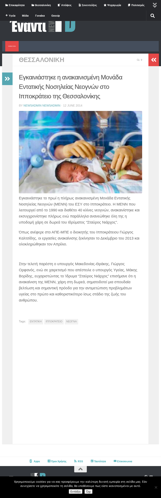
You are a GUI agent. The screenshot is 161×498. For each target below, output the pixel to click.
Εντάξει (75, 491)
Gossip (55, 15)
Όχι (88, 491)
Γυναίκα (40, 15)
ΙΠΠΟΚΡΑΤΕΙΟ (54, 321)
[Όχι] (156, 487)
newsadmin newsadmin (41, 105)
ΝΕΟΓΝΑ (71, 321)
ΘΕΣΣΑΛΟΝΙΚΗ (41, 59)
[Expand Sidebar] (7, 78)
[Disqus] (80, 385)
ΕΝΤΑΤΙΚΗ (36, 321)
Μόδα (25, 15)
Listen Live (12, 46)
